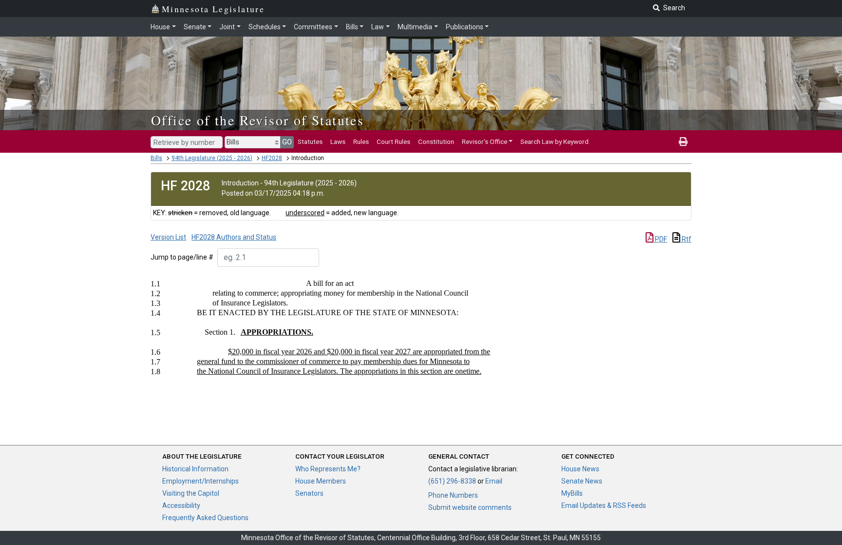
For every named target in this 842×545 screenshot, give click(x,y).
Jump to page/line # (182, 257)
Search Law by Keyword (554, 141)
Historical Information (195, 469)
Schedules (265, 27)
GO (287, 142)
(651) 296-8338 (452, 481)
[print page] (683, 141)
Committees (313, 27)
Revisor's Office (484, 141)
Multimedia (415, 27)
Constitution (436, 141)
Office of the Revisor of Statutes (257, 120)
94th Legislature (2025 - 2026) (212, 158)
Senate (195, 27)
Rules (361, 141)
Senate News (581, 481)
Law (377, 27)
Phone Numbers (453, 495)
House (160, 27)
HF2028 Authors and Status (233, 237)
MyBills (572, 493)
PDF (660, 239)
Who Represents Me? (328, 469)
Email (493, 481)
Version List (168, 237)
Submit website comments (470, 507)
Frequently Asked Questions (205, 518)
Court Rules (393, 141)
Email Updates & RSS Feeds (603, 505)
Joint (227, 27)
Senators (309, 493)
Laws (337, 141)
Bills (352, 27)
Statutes (310, 141)
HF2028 (272, 158)
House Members (320, 481)
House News (580, 469)
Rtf (685, 239)
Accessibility (181, 505)
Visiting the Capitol (190, 493)
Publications (464, 27)
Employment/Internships (200, 481)
